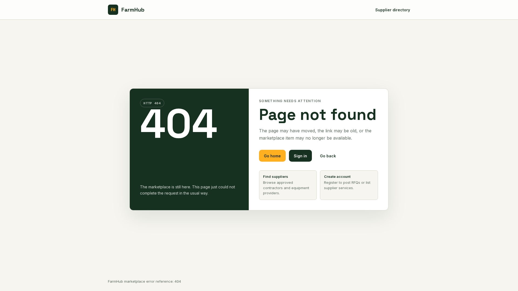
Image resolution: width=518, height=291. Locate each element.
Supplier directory (392, 10)
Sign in (300, 156)
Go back (328, 156)
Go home (272, 156)
